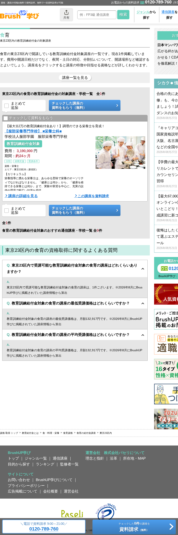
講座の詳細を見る (23, 196)
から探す (146, 14)
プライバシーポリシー (26, 486)
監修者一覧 (69, 464)
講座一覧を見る (75, 78)
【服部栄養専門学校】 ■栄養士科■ (33, 131)
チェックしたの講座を (134, 526)
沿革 (113, 458)
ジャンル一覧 (36, 458)
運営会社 (71, 491)
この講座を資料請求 (93, 196)
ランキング (45, 464)
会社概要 (50, 491)
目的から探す (19, 464)
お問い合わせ (19, 480)
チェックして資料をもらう (31, 118)
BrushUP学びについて (54, 480)
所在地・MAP (134, 458)
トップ (13, 458)
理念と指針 (95, 458)
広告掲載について (22, 491)
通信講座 (60, 458)
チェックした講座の (69, 105)
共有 (66, 17)
